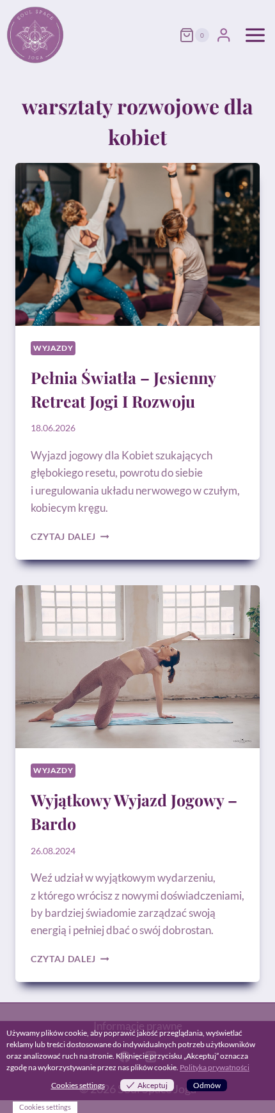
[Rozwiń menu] (255, 35)
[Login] (224, 35)
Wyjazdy (53, 348)
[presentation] (137, 244)
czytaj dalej (70, 537)
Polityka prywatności (214, 1067)
